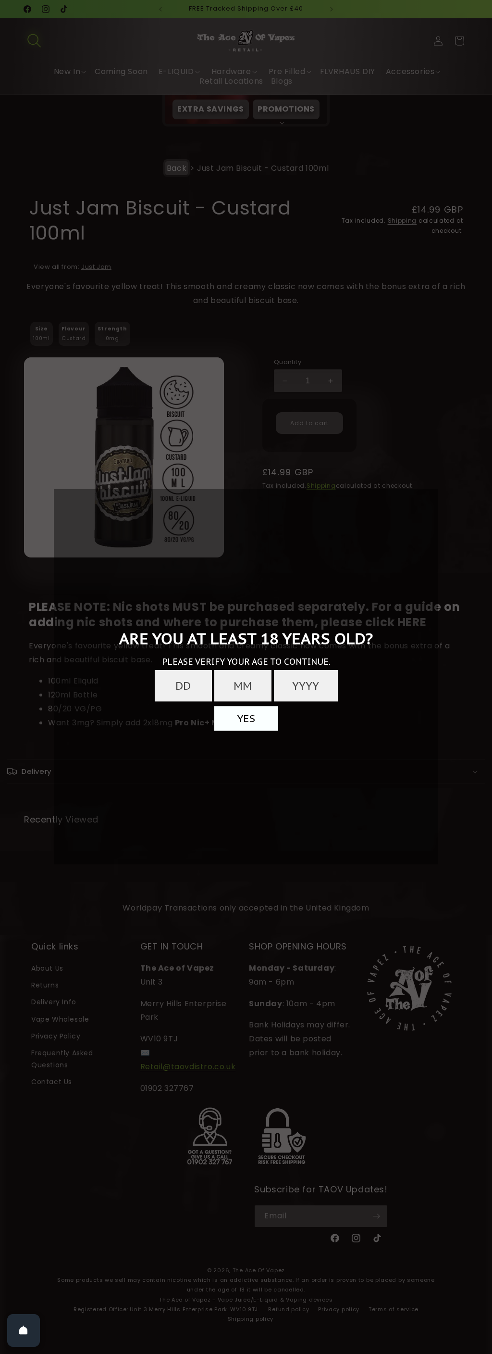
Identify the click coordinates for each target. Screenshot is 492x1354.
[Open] (23, 1330)
